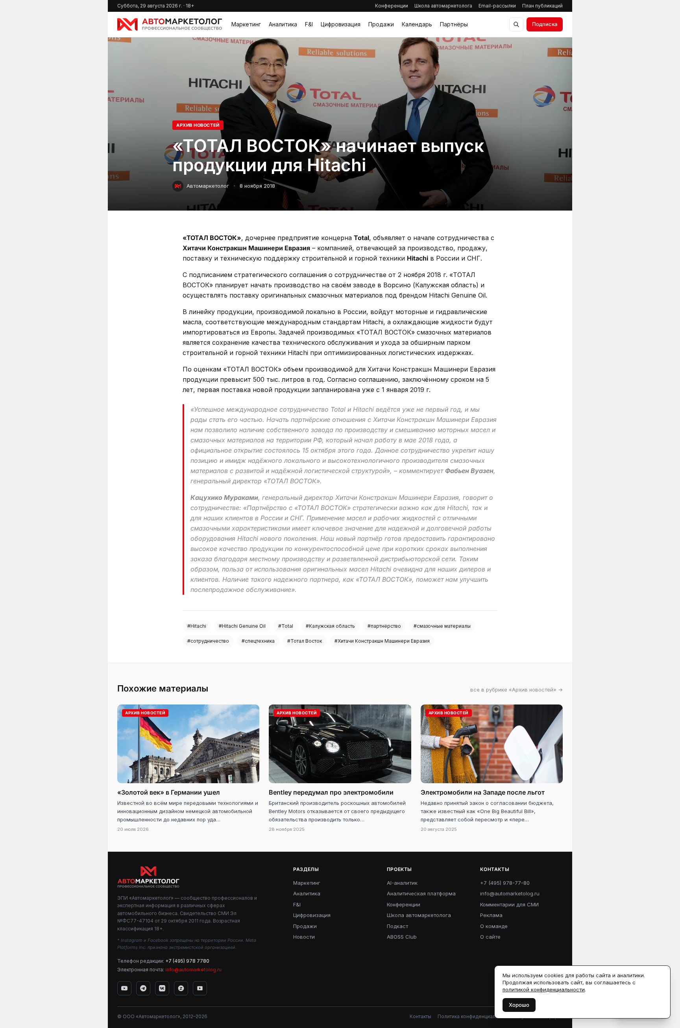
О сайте (490, 937)
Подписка (544, 24)
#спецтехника (258, 641)
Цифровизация (340, 24)
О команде (494, 926)
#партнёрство (384, 626)
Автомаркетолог (208, 186)
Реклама (491, 915)
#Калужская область (330, 626)
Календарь (417, 24)
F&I (309, 24)
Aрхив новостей (198, 125)
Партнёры (454, 24)
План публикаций (542, 6)
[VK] (162, 988)
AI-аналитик (402, 883)
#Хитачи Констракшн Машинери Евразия (382, 641)
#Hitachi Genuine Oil (242, 626)
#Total (285, 626)
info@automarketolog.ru (193, 970)
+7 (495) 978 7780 (187, 961)
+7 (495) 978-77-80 (505, 883)
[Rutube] (200, 988)
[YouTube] (124, 988)
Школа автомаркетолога (443, 6)
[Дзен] (181, 988)
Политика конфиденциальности (475, 1016)
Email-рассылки (497, 6)
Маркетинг (246, 24)
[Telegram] (143, 988)
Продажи (381, 24)
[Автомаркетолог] (169, 24)
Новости (304, 937)
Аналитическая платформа (421, 893)
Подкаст (397, 926)
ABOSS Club (402, 937)
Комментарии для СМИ (509, 904)
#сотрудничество (208, 641)
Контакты (420, 1016)
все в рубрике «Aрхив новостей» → (516, 689)
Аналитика (283, 24)
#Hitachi (196, 626)
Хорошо (519, 1005)
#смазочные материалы (442, 626)
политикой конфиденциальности (544, 989)
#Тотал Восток (304, 641)
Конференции (391, 6)
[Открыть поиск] (516, 24)
